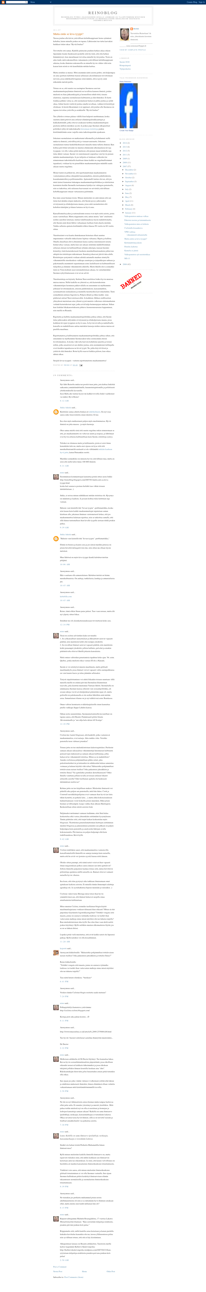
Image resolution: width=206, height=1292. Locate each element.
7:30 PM (64, 1124)
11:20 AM (65, 941)
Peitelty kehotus (131, 246)
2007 (125, 166)
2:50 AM (64, 1260)
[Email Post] (81, 365)
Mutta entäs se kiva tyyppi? (135, 238)
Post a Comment (60, 1266)
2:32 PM (64, 1048)
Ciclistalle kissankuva (133, 228)
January (128, 212)
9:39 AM (64, 527)
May (127, 197)
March (128, 205)
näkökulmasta (94, 411)
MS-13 (127, 258)
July (127, 189)
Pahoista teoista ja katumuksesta (137, 220)
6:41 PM (64, 981)
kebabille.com (66, 596)
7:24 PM (64, 996)
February (129, 208)
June (127, 193)
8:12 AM (64, 400)
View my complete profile (133, 50)
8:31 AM (64, 465)
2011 (125, 154)
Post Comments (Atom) (73, 1277)
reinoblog (103, 12)
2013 (125, 146)
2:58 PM (64, 1091)
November (129, 173)
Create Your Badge (126, 130)
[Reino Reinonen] (129, 127)
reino (62, 472)
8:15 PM (64, 1207)
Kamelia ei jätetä (131, 250)
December (129, 169)
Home (84, 1271)
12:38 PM (65, 724)
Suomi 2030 (125, 62)
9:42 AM (64, 839)
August (128, 185)
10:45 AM (65, 585)
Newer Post (57, 1271)
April (127, 201)
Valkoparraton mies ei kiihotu (136, 224)
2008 (125, 162)
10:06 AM (65, 564)
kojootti (63, 948)
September (129, 181)
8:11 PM (64, 1020)
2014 (125, 142)
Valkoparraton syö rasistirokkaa (137, 254)
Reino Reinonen (125, 81)
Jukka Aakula (65, 407)
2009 (125, 158)
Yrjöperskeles (125, 68)
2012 (125, 150)
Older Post (111, 1271)
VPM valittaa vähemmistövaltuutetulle (135, 233)
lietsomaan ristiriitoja (89, 128)
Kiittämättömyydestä (133, 242)
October (128, 177)
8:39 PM (64, 1186)
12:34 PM (65, 624)
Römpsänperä (125, 65)
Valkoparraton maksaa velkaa (136, 216)
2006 (125, 264)
